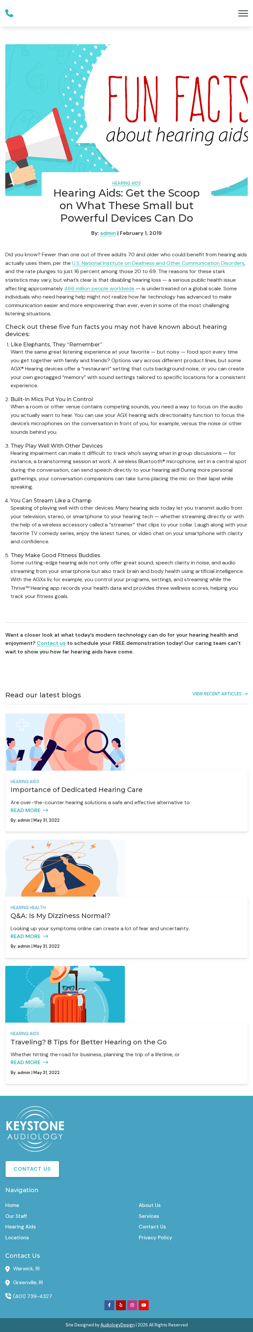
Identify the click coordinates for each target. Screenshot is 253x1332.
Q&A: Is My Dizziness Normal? (60, 916)
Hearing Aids (126, 183)
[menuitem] (59, 1205)
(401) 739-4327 (32, 1296)
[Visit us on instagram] (132, 1305)
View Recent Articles (216, 694)
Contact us (51, 643)
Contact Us (32, 1168)
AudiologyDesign (117, 1325)
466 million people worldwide (99, 288)
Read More (26, 810)
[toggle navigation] (243, 13)
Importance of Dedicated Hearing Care (77, 790)
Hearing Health (28, 907)
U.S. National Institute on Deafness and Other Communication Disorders (158, 263)
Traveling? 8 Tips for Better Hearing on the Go (89, 1042)
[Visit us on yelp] (121, 1305)
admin (108, 233)
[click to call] (9, 13)
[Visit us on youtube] (144, 1305)
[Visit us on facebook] (109, 1305)
